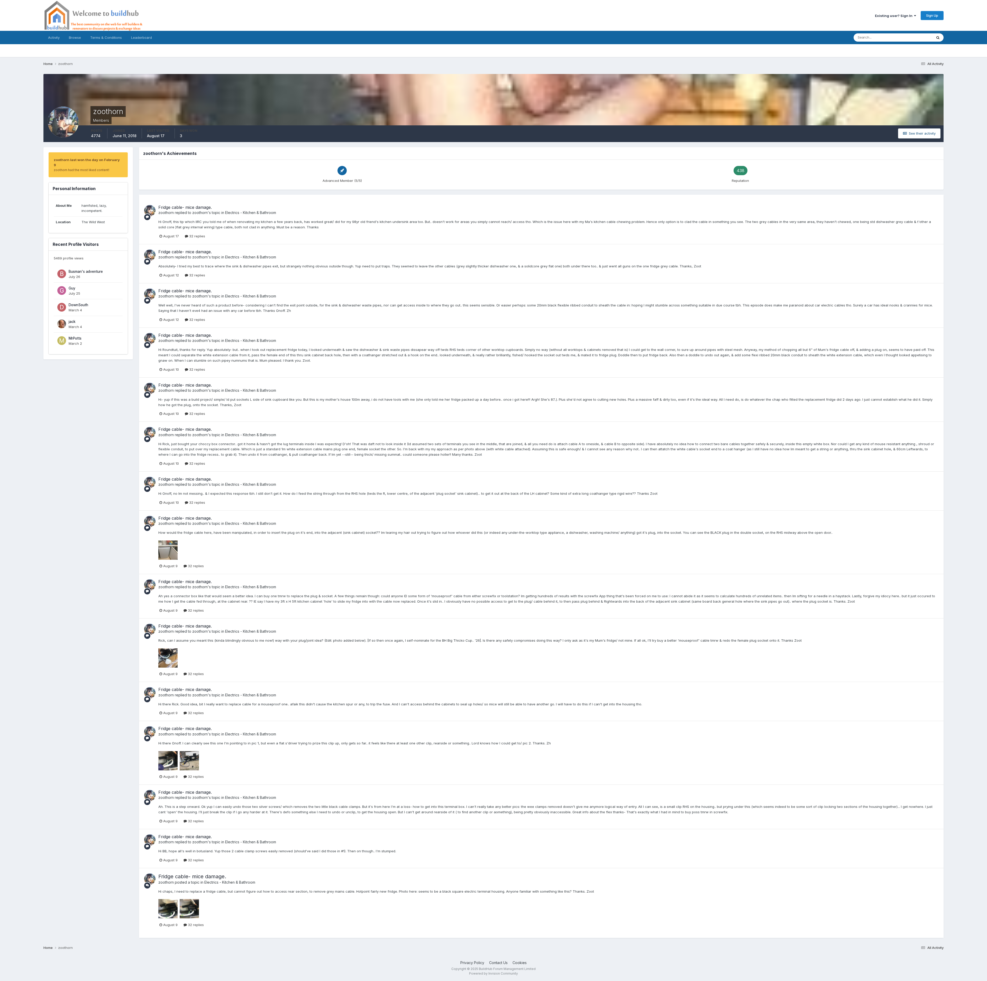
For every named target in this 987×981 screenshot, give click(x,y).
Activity (54, 37)
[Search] (938, 37)
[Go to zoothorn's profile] (150, 210)
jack (72, 322)
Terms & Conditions (106, 37)
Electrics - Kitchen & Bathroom (250, 212)
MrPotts (75, 338)
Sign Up (932, 15)
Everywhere (916, 37)
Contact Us (498, 962)
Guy (72, 288)
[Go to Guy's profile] (61, 290)
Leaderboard (141, 37)
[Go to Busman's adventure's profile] (61, 273)
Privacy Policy (472, 962)
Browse (75, 37)
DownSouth (78, 305)
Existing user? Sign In (894, 16)
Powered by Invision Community (493, 973)
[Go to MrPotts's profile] (61, 340)
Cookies (520, 962)
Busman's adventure (86, 271)
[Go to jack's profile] (61, 324)
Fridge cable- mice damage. (185, 207)
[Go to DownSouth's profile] (61, 307)
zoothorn (166, 212)
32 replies (196, 236)
